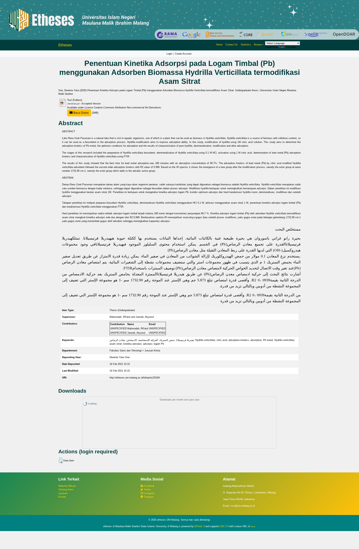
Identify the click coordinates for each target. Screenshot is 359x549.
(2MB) (85, 112)
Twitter (147, 489)
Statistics (246, 44)
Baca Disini (81, 112)
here (253, 526)
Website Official (67, 486)
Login (169, 53)
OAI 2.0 (224, 526)
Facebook (148, 486)
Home (219, 44)
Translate (291, 47)
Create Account (183, 53)
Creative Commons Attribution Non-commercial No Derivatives (127, 107)
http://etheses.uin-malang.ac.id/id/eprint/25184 (135, 377)
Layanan (62, 493)
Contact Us (231, 44)
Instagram (149, 493)
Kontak (62, 496)
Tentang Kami (65, 489)
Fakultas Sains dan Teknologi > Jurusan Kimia (135, 350)
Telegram (148, 496)
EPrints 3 (199, 526)
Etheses (65, 45)
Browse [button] (258, 44)
